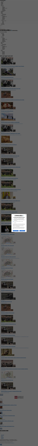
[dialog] (19, 223)
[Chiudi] (25, 214)
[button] (19, 222)
